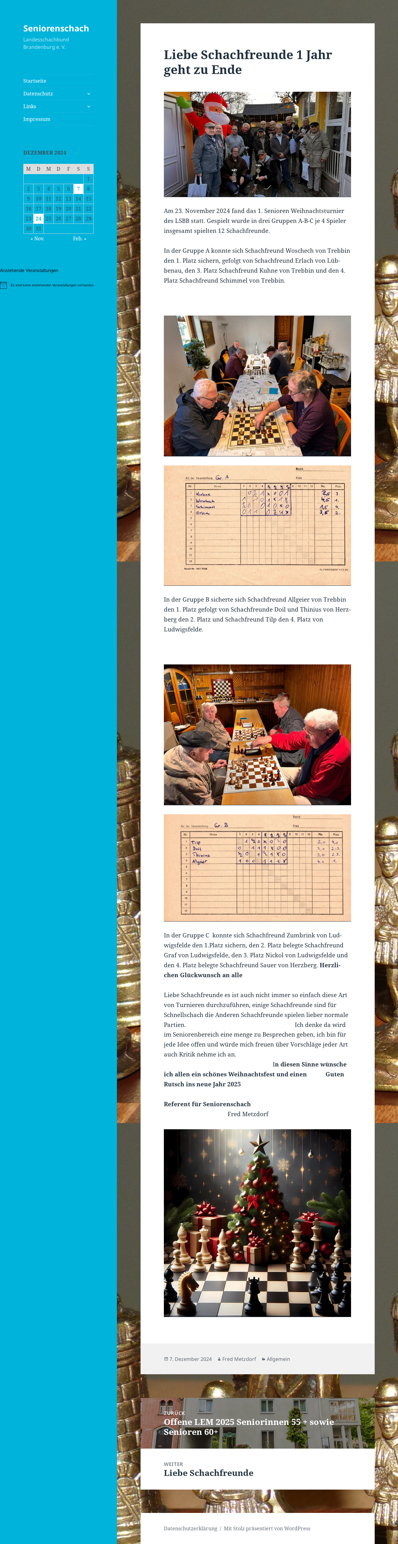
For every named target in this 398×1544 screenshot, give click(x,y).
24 (38, 218)
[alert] (58, 285)
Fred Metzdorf (239, 1359)
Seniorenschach (56, 28)
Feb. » (79, 238)
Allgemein (278, 1359)
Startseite (34, 80)
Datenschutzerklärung (190, 1528)
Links (29, 106)
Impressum (36, 119)
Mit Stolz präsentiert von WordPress (267, 1528)
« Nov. (37, 238)
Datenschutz (38, 93)
